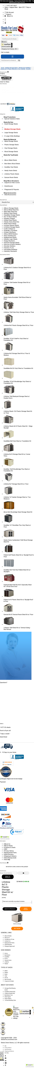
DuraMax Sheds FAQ (10, 991)
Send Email (3, 737)
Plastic (6, 972)
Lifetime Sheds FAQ (10, 993)
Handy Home (8, 960)
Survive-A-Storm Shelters (12, 244)
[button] (2, 1055)
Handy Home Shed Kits (11, 222)
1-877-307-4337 (11, 5)
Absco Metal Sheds (10, 160)
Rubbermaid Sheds (10, 237)
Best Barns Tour (9, 995)
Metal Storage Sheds (11, 141)
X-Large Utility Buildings (12, 136)
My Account (10, 12)
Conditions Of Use (9, 939)
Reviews (28, 69)
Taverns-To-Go (9, 248)
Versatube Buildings (10, 249)
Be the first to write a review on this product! (17, 866)
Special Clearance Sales (12, 119)
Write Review (26, 909)
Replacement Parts (10, 852)
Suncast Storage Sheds (11, 242)
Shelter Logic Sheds (10, 239)
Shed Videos (8, 998)
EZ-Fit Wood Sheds (10, 217)
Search (4, 41)
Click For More (4, 82)
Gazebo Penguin (9, 218)
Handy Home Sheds (10, 170)
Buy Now (17, 928)
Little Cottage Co (9, 229)
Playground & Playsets (11, 189)
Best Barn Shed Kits (10, 211)
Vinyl (6, 976)
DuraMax (7, 956)
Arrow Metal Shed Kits (11, 210)
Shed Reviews (9, 854)
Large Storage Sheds (11, 132)
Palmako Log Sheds (10, 230)
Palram (6, 963)
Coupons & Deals (9, 847)
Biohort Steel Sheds (10, 213)
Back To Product (7, 877)
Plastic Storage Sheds (11, 145)
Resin (6, 974)
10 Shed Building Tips (10, 1000)
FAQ (5, 849)
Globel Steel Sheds (10, 220)
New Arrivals (8, 979)
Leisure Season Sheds (11, 225)
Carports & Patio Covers (12, 182)
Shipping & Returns (10, 856)
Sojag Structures (9, 241)
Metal (6, 970)
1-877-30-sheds (5, 727)
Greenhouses (8, 186)
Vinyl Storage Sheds (10, 148)
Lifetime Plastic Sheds (11, 174)
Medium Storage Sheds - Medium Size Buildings (18, 67)
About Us (9, 16)
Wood (6, 977)
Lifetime (7, 962)
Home (2, 67)
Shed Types (8, 996)
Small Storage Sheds (11, 124)
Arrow (6, 953)
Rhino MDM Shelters (11, 234)
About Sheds (8, 846)
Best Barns (7, 955)
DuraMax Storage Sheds (12, 215)
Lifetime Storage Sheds (12, 227)
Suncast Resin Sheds (11, 177)
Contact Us (7, 941)
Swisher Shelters (9, 246)
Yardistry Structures (10, 251)
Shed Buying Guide (10, 858)
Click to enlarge (17, 923)
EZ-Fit (6, 958)
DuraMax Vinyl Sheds (11, 167)
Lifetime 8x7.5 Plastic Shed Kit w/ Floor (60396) (12, 69)
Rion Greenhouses (10, 236)
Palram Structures (10, 232)
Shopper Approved (10, 946)
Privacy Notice (9, 851)
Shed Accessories (10, 195)
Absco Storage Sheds (11, 208)
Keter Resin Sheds (10, 223)
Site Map (7, 859)
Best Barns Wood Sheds (12, 163)
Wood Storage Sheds (11, 151)
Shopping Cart (9, 49)
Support (8, 14)
